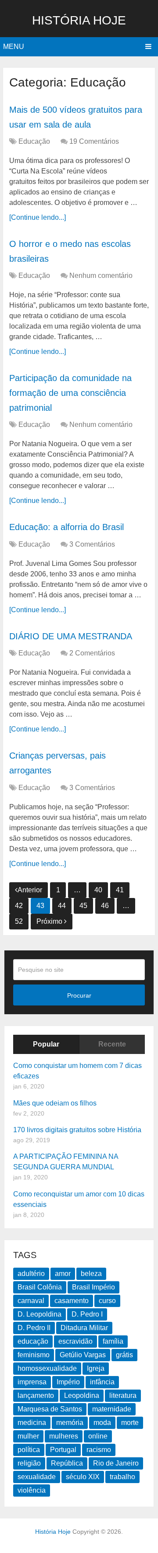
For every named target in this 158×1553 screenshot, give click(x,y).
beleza (91, 1273)
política (29, 1449)
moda (102, 1422)
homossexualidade (47, 1368)
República (67, 1463)
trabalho (122, 1476)
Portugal (63, 1449)
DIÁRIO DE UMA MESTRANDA (70, 636)
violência (32, 1490)
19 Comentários (94, 141)
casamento (71, 1300)
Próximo (50, 921)
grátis (124, 1355)
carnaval (31, 1300)
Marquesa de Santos (50, 1409)
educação (33, 1341)
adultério (31, 1273)
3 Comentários (92, 544)
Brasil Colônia (40, 1287)
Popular (46, 1044)
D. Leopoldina (39, 1314)
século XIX (83, 1476)
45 (83, 905)
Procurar (79, 995)
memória (69, 1422)
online (98, 1436)
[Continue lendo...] (37, 217)
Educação (34, 141)
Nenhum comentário (101, 275)
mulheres (63, 1436)
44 (62, 905)
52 (19, 921)
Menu (13, 46)
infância (102, 1382)
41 (120, 890)
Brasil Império (93, 1287)
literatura (122, 1395)
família (113, 1341)
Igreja (95, 1368)
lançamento (36, 1395)
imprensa (32, 1382)
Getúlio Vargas (83, 1355)
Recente (112, 1044)
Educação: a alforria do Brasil (66, 527)
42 (19, 905)
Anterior (30, 890)
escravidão (75, 1341)
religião (29, 1463)
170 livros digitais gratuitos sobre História (77, 1130)
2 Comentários (92, 653)
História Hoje (79, 20)
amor (63, 1273)
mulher (28, 1436)
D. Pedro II (34, 1327)
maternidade (111, 1409)
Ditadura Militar (84, 1327)
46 (105, 905)
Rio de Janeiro (116, 1463)
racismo (98, 1449)
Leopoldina (81, 1395)
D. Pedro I (87, 1314)
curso (107, 1300)
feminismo (34, 1355)
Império (68, 1382)
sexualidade (37, 1476)
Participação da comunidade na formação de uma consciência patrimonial (70, 392)
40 (98, 890)
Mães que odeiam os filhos (55, 1103)
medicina (32, 1422)
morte (130, 1422)
